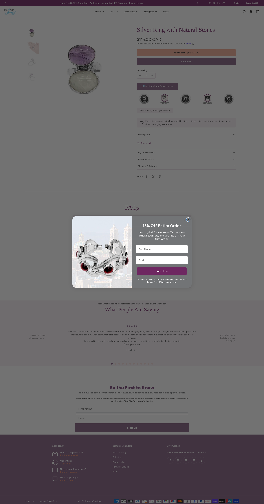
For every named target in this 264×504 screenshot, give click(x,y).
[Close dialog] (188, 219)
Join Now (162, 271)
